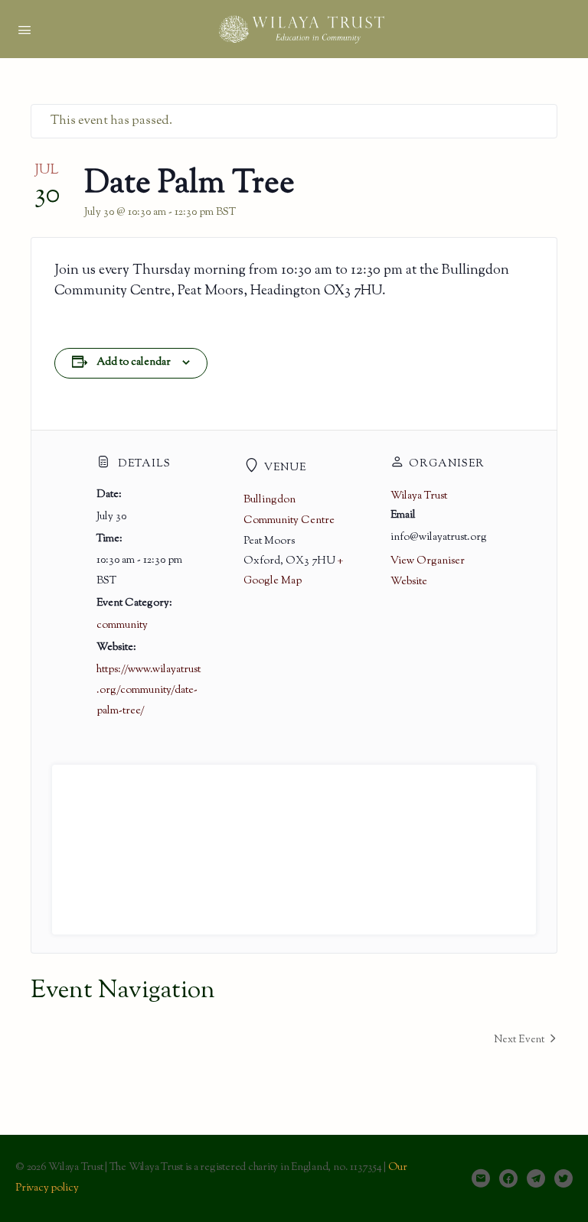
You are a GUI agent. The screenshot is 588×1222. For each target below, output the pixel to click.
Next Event (519, 1040)
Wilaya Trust (418, 496)
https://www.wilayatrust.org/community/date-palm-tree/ (148, 690)
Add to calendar (133, 362)
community (122, 625)
